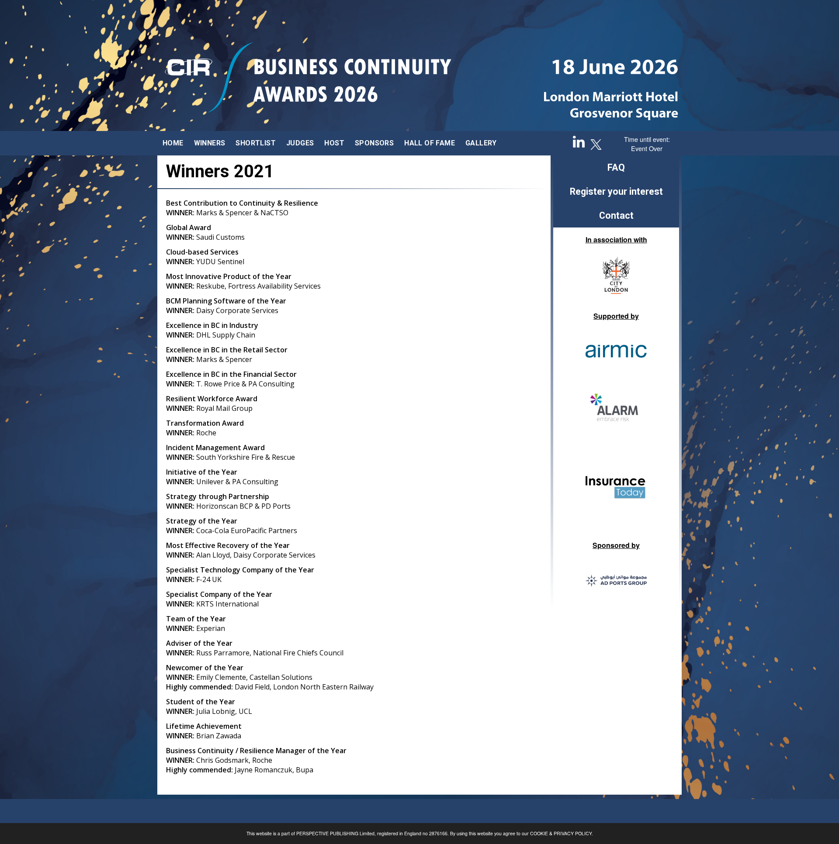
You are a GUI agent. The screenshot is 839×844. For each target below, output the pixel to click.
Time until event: (647, 139)
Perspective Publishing (327, 833)
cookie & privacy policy (561, 833)
